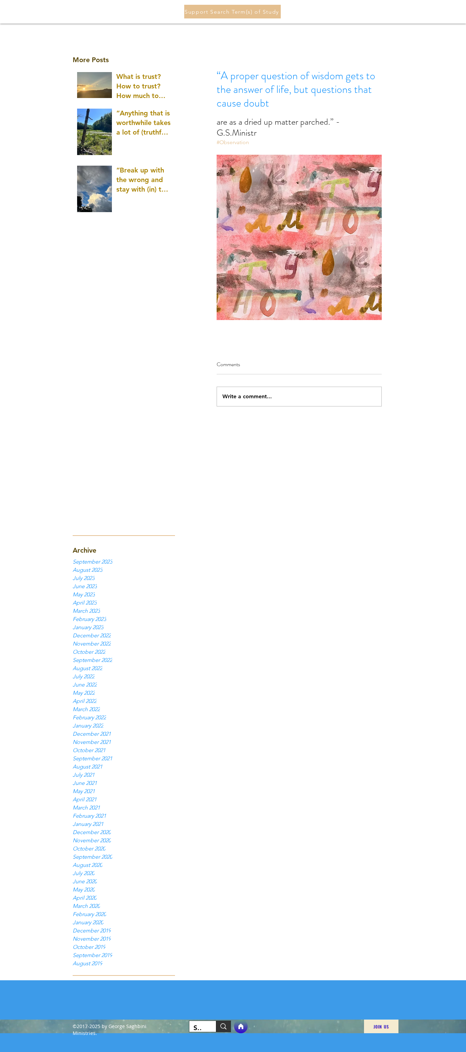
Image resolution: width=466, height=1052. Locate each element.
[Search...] (223, 1026)
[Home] (241, 1026)
